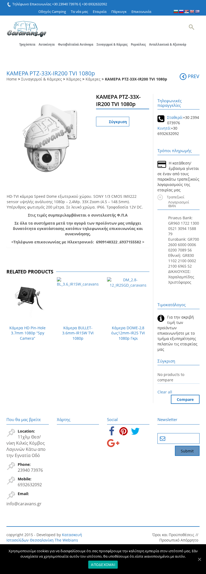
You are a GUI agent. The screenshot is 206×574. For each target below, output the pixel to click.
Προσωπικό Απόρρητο (178, 540)
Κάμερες (73, 79)
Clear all (164, 391)
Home (11, 79)
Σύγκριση (118, 121)
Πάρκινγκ (119, 11)
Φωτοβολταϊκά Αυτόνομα (75, 44)
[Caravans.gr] (26, 26)
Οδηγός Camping (52, 11)
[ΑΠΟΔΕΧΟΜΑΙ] (199, 559)
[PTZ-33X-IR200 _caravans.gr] (48, 135)
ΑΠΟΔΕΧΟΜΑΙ (103, 564)
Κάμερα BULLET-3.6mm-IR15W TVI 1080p (78, 333)
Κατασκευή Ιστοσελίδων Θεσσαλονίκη (44, 537)
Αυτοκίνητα (47, 44)
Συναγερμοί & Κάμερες (112, 44)
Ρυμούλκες (138, 44)
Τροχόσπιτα (27, 44)
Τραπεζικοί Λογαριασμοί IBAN (178, 201)
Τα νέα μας (79, 11)
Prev (193, 76)
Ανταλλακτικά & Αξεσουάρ (167, 44)
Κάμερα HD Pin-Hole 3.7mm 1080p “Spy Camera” (27, 333)
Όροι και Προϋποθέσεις (173, 534)
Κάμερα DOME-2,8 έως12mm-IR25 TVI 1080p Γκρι (128, 333)
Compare (185, 399)
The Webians (66, 540)
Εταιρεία (99, 11)
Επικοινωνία (141, 11)
